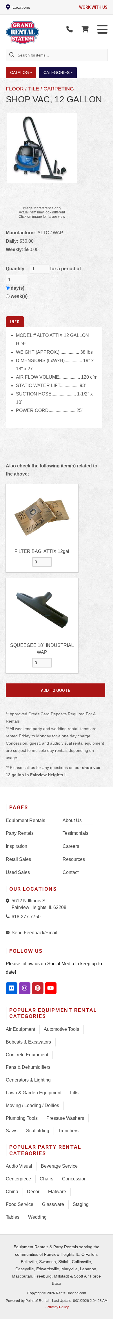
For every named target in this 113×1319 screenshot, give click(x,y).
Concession (74, 1178)
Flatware (57, 1191)
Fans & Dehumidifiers (28, 1067)
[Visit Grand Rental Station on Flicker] (11, 988)
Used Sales (18, 872)
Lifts (74, 1092)
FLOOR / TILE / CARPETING (40, 89)
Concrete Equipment (27, 1054)
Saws (11, 1130)
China (12, 1191)
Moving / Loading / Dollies (32, 1105)
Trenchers (68, 1130)
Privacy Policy (58, 1307)
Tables (12, 1217)
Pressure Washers (65, 1118)
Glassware (53, 1204)
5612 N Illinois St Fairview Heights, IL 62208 (39, 904)
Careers (71, 846)
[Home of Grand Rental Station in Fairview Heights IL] (39, 32)
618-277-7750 (26, 916)
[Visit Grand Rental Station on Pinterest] (37, 988)
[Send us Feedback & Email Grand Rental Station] (9, 932)
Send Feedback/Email (34, 932)
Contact (71, 872)
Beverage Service (59, 1166)
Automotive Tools (61, 1029)
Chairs (46, 1178)
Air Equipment (20, 1029)
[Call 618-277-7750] (9, 916)
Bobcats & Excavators (28, 1041)
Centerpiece (18, 1178)
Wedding (37, 1217)
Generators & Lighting (28, 1079)
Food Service (19, 1204)
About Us (72, 820)
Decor (33, 1191)
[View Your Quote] (85, 29)
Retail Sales (18, 859)
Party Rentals (20, 833)
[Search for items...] (12, 55)
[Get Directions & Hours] (9, 901)
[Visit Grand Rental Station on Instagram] (24, 988)
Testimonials (75, 833)
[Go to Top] (105, 1311)
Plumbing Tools (22, 1118)
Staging (81, 1204)
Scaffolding (37, 1130)
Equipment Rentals (25, 820)
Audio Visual (19, 1166)
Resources (74, 859)
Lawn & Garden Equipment (33, 1092)
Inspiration (16, 846)
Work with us (93, 7)
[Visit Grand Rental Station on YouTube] (51, 988)
